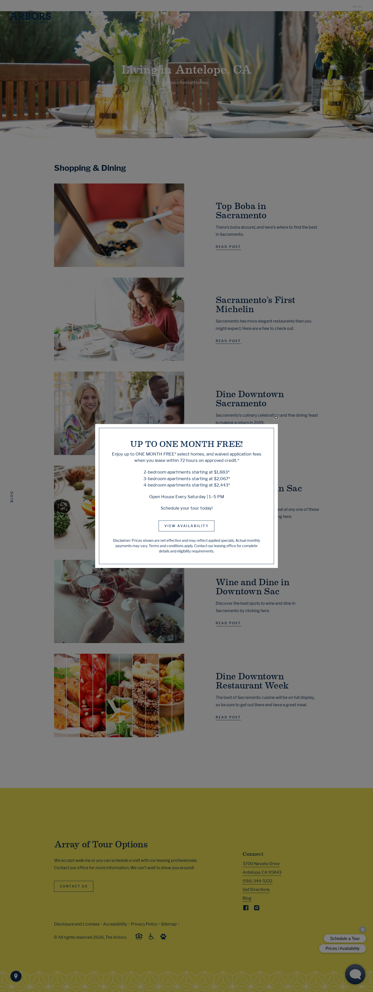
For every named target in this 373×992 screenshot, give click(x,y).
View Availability (186, 526)
